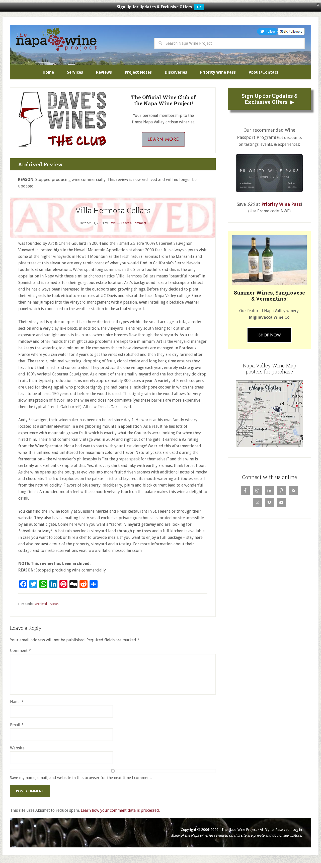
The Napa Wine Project (56, 39)
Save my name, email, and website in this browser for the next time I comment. (81, 777)
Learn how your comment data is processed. (120, 810)
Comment (20, 650)
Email (17, 725)
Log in (297, 830)
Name (17, 701)
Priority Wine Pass (281, 204)
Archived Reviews (46, 604)
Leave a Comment (133, 223)
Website (17, 748)
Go (199, 7)
